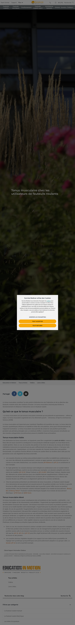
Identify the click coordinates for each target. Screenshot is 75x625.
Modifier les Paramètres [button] (37, 317)
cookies (49, 301)
